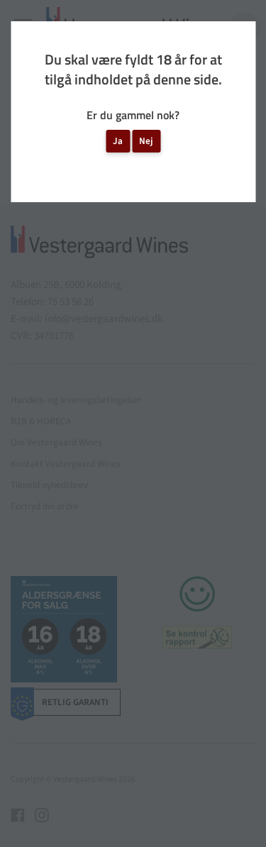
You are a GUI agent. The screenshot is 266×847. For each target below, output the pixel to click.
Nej (146, 141)
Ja (118, 141)
